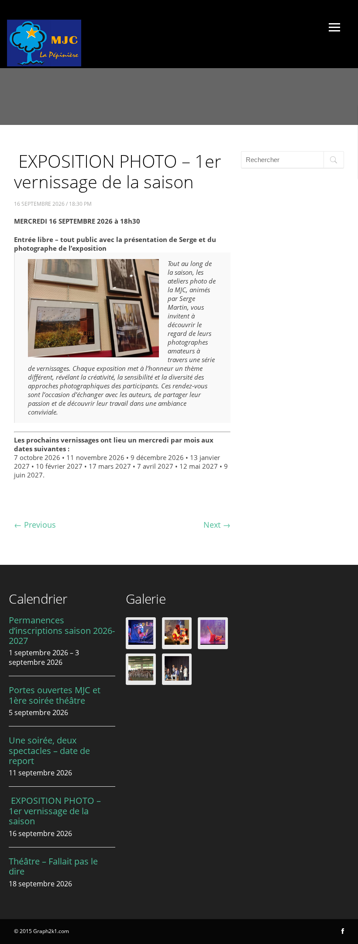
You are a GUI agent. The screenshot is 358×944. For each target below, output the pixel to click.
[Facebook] (342, 931)
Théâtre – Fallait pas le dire (53, 866)
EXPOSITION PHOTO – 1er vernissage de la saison (55, 811)
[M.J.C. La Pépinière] (44, 63)
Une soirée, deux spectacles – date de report (49, 750)
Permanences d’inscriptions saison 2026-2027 (62, 630)
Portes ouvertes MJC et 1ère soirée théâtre (54, 695)
